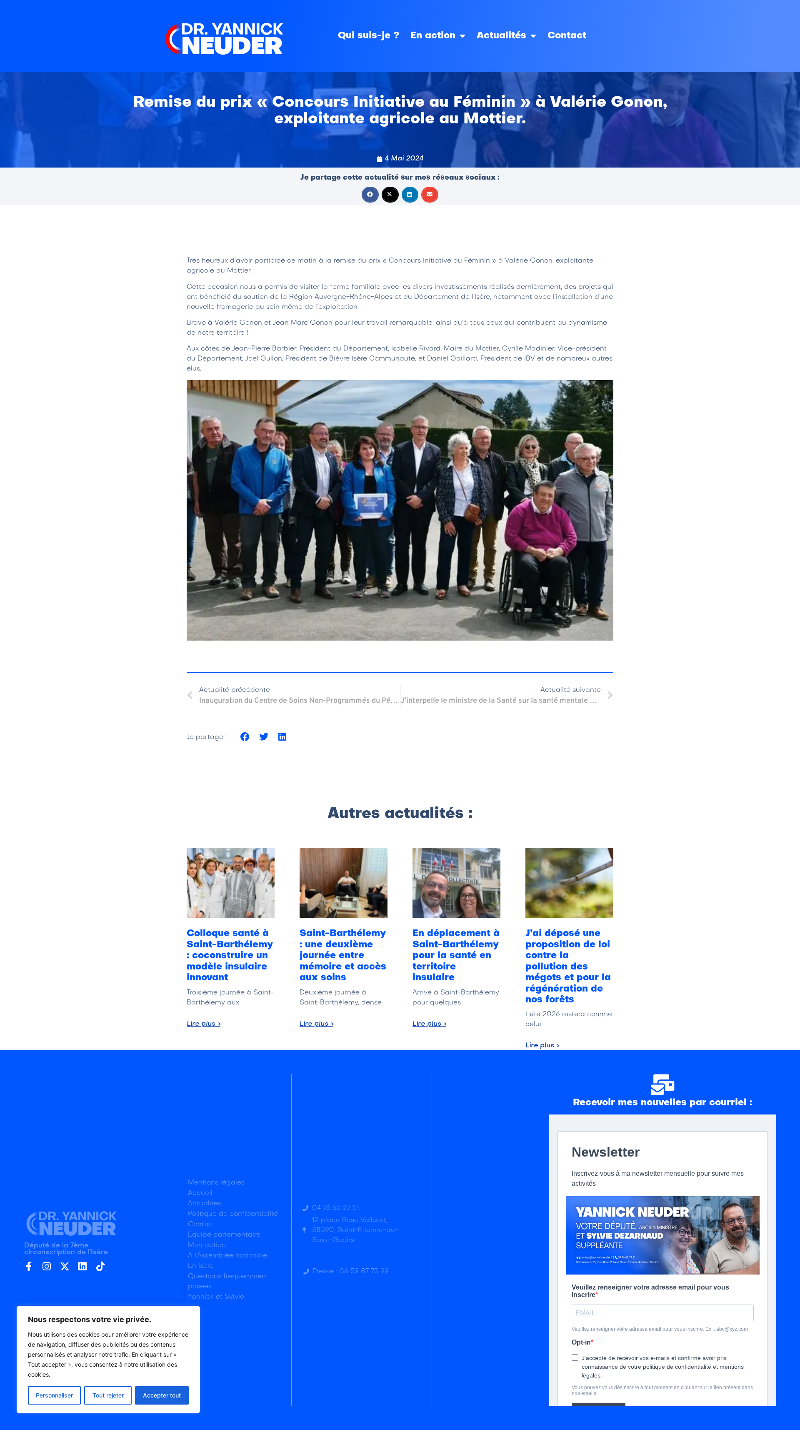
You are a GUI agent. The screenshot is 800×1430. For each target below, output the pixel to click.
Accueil (200, 1193)
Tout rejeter (108, 1395)
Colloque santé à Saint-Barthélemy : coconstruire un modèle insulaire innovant (230, 955)
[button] (370, 195)
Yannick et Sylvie (216, 1297)
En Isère (201, 1266)
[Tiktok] (100, 1266)
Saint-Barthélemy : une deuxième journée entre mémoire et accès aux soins (343, 955)
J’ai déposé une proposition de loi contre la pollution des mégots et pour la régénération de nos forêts (568, 966)
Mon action (207, 1245)
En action (432, 35)
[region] (108, 1359)
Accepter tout (162, 1395)
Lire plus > (203, 1024)
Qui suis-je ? (368, 35)
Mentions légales (216, 1183)
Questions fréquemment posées (228, 1281)
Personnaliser (54, 1395)
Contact (567, 35)
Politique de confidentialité (233, 1214)
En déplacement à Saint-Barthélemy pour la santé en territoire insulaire (456, 955)
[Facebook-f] (29, 1266)
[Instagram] (47, 1266)
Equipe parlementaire (224, 1235)
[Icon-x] (65, 1266)
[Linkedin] (83, 1266)
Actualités (501, 35)
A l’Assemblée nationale (227, 1255)
